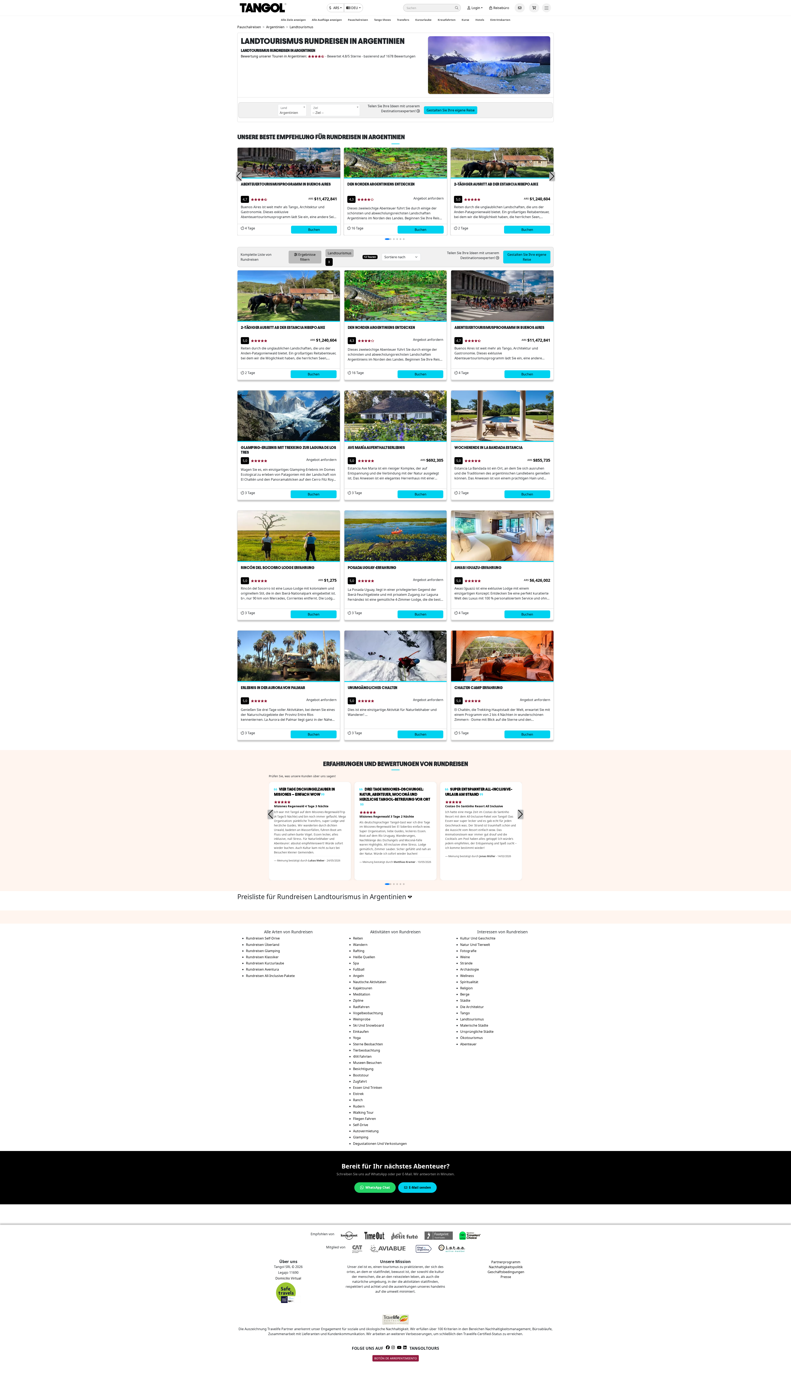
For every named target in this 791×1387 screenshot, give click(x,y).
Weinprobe (361, 1019)
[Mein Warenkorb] (534, 7)
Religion (466, 988)
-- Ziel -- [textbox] (318, 112)
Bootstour (361, 1075)
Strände (466, 963)
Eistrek (358, 1093)
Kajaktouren (362, 988)
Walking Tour (363, 1112)
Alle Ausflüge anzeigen (327, 20)
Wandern (360, 944)
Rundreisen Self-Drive (263, 938)
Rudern (359, 1106)
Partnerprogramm (505, 1262)
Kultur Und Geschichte (477, 938)
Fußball (358, 969)
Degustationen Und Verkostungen (380, 1143)
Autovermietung (366, 1131)
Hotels (479, 20)
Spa (356, 963)
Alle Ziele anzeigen (293, 20)
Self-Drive (360, 1125)
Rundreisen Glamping (263, 951)
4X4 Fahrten (362, 1056)
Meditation (361, 994)
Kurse (465, 20)
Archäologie (469, 969)
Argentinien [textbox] (289, 112)
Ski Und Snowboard (368, 1025)
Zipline (358, 1000)
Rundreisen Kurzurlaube (265, 963)
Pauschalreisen (358, 20)
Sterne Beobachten (368, 1044)
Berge (464, 994)
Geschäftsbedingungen (506, 1272)
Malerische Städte (474, 1025)
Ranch (358, 1100)
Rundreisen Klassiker (262, 957)
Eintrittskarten (500, 20)
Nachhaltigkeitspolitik (506, 1267)
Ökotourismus (471, 1037)
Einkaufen (361, 1031)
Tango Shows (382, 20)
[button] (432, 8)
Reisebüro (501, 8)
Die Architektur (472, 1007)
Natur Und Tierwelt (475, 944)
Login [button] (475, 8)
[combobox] (292, 110)
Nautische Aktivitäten (369, 982)
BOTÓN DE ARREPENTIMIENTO (395, 1358)
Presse (506, 1277)
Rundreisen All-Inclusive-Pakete (270, 975)
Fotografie (468, 951)
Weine (465, 957)
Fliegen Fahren (364, 1118)
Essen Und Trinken (367, 1087)
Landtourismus (472, 1019)
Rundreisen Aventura (262, 969)
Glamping (360, 1137)
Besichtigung (363, 1069)
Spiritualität (469, 982)
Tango (465, 1013)
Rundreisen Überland (262, 944)
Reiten (358, 938)
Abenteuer (468, 1044)
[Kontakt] (520, 7)
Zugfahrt (360, 1081)
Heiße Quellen (364, 957)
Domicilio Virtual (288, 1278)
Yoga (357, 1037)
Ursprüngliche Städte (477, 1031)
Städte (465, 1000)
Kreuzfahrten (446, 20)
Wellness (467, 975)
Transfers (403, 20)
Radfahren (361, 1007)
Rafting (358, 951)
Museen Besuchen (367, 1062)
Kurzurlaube (423, 20)
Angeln (358, 975)
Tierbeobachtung (366, 1050)
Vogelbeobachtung (368, 1013)
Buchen (314, 229)
